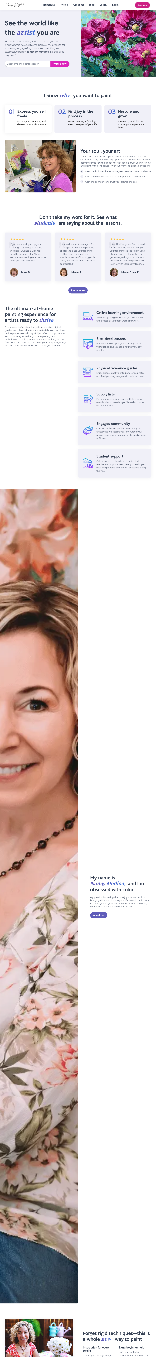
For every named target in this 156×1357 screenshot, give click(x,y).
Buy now (142, 5)
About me (98, 915)
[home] (15, 5)
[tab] (28, 119)
